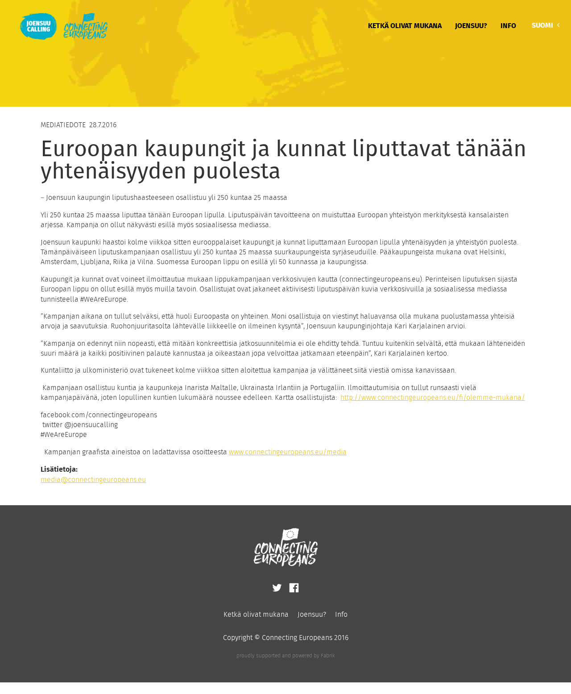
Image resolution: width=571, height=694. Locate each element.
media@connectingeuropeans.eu (93, 479)
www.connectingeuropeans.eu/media (288, 452)
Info (508, 25)
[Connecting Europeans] (58, 25)
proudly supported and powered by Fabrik (285, 655)
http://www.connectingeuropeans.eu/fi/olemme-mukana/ (432, 397)
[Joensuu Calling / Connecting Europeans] (278, 591)
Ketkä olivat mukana (405, 25)
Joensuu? (471, 25)
